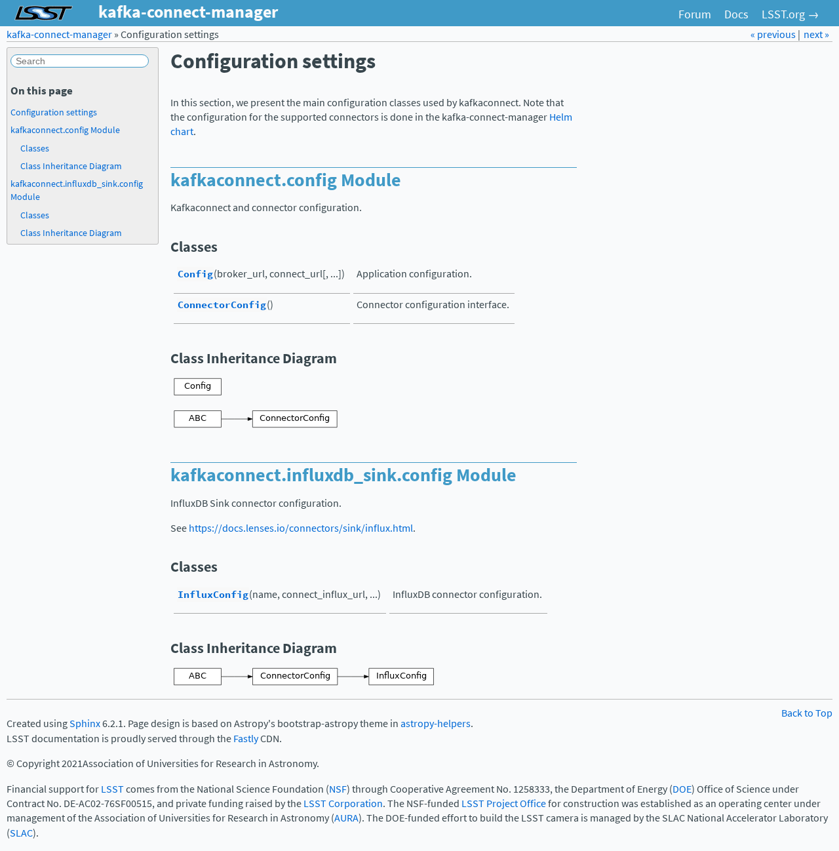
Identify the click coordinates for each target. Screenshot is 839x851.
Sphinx (84, 723)
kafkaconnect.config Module (65, 129)
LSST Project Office (503, 803)
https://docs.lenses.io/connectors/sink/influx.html (301, 528)
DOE (682, 789)
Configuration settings (53, 112)
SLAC (21, 833)
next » (816, 34)
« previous (774, 34)
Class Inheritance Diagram (71, 165)
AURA (346, 818)
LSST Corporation (343, 803)
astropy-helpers (435, 723)
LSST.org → (790, 14)
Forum (694, 14)
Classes (34, 148)
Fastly (245, 738)
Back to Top (806, 713)
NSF (338, 789)
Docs (736, 14)
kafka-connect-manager (59, 34)
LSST (112, 789)
